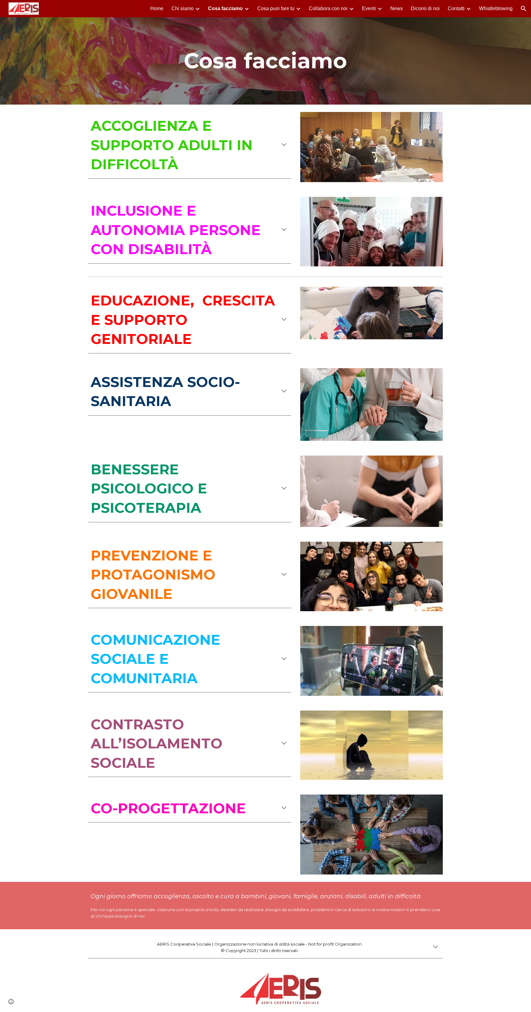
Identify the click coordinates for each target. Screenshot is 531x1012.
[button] (523, 8)
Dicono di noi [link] (425, 8)
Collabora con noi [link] (328, 8)
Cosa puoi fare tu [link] (275, 8)
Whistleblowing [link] (496, 8)
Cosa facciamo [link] (225, 8)
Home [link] (156, 8)
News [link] (396, 8)
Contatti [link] (456, 8)
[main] (265, 61)
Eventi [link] (369, 8)
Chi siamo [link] (182, 8)
